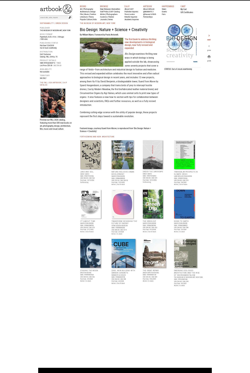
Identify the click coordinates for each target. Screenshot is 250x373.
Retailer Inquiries (131, 17)
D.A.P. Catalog (115, 12)
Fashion (93, 14)
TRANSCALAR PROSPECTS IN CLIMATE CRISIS (186, 173)
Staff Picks (104, 12)
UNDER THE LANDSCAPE (153, 172)
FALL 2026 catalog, (57, 120)
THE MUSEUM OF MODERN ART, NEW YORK (97, 23)
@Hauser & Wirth (149, 14)
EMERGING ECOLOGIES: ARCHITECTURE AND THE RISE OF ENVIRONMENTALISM (187, 273)
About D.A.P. (129, 9)
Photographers (111, 14)
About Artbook (148, 9)
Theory (91, 17)
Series (110, 19)
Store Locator (130, 14)
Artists (102, 14)
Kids (95, 19)
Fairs (164, 14)
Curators (103, 17)
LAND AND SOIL (87, 172)
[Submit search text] (69, 17)
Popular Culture (86, 19)
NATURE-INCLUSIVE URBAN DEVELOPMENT (123, 173)
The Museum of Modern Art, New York (55, 30)
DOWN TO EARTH (181, 221)
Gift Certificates (187, 12)
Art (81, 9)
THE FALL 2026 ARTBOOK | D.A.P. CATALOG (53, 84)
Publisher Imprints (131, 12)
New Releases (105, 9)
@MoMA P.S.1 (148, 12)
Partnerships (148, 17)
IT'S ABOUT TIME (87, 221)
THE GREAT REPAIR (151, 271)
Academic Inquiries (132, 19)
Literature (83, 17)
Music (86, 14)
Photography (88, 9)
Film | (82, 14)
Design (92, 12)
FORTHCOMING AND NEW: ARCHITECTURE (97, 137)
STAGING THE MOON (89, 271)
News (164, 9)
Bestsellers (116, 9)
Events (164, 12)
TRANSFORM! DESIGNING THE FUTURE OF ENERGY (124, 222)
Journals (103, 19)
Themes (111, 17)
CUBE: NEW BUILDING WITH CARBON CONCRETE (123, 272)
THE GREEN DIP (149, 221)
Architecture (84, 12)
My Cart (184, 9)
